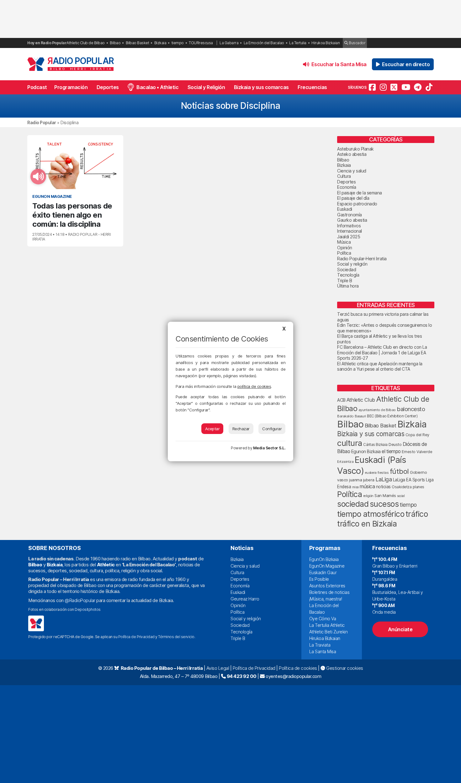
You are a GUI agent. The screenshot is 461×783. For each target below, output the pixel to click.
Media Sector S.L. (269, 448)
